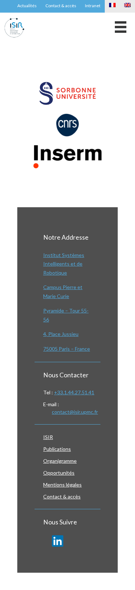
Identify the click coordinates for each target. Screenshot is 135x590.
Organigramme (60, 461)
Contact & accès (60, 5)
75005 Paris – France (66, 349)
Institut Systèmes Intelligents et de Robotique (63, 264)
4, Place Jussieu (60, 334)
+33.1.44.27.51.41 (74, 392)
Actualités (27, 5)
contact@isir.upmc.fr (75, 412)
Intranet (92, 5)
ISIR (48, 437)
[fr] (112, 6)
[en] (127, 6)
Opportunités (59, 473)
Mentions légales (62, 485)
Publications (57, 449)
